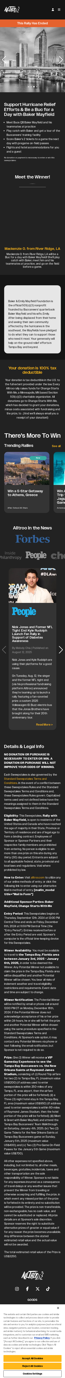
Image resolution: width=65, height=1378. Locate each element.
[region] (32, 1341)
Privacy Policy (42, 1338)
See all (56, 446)
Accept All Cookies (32, 1358)
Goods (32, 1300)
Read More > (44, 724)
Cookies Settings (32, 1373)
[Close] (58, 1308)
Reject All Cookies (32, 1366)
